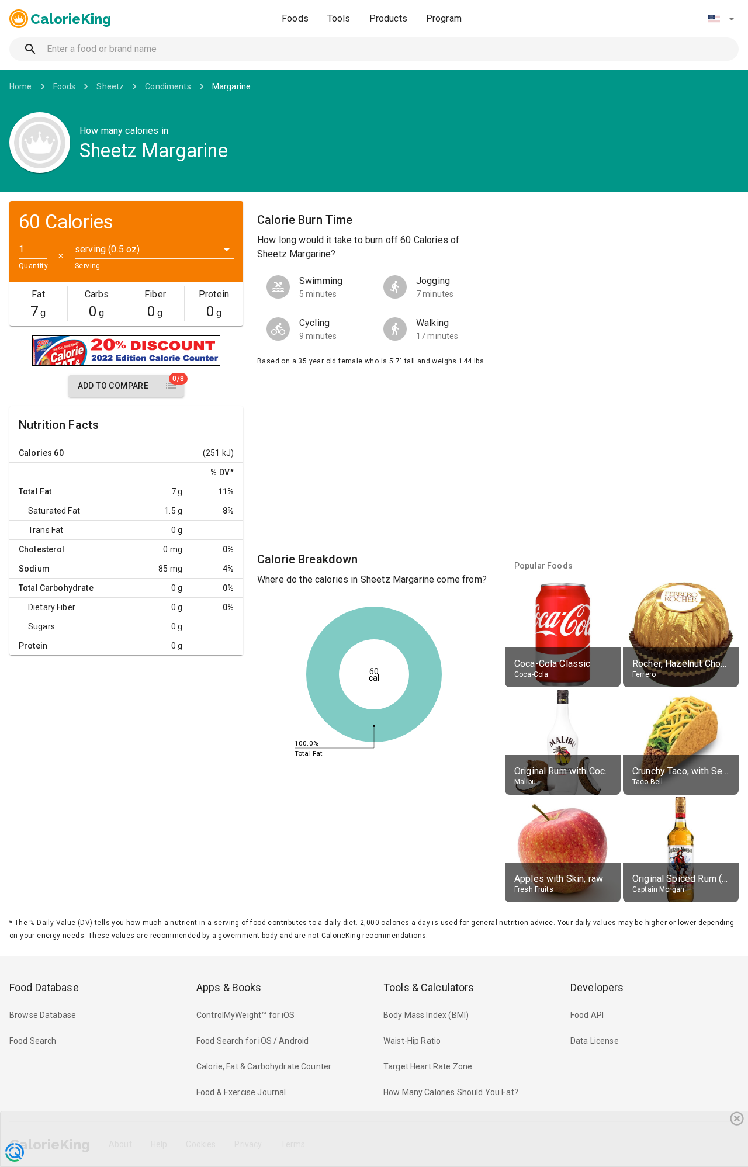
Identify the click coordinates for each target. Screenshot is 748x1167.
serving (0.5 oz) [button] (107, 249)
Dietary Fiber (51, 607)
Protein (33, 645)
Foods (295, 18)
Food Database (44, 987)
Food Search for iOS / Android (252, 1040)
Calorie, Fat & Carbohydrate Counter (263, 1066)
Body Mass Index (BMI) (426, 1015)
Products (388, 18)
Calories (35, 453)
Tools (339, 18)
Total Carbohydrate (56, 588)
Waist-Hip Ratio (412, 1040)
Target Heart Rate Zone (427, 1066)
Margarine (231, 86)
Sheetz (110, 86)
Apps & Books (229, 987)
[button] (721, 18)
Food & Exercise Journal (241, 1092)
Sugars (41, 626)
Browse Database (42, 1015)
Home (20, 86)
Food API (587, 1015)
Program (444, 18)
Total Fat (35, 491)
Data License (594, 1040)
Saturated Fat (54, 510)
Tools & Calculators (429, 987)
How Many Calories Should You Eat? (450, 1092)
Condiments (168, 86)
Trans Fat (45, 530)
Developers (597, 987)
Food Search (33, 1040)
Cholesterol (42, 549)
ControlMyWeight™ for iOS (245, 1015)
